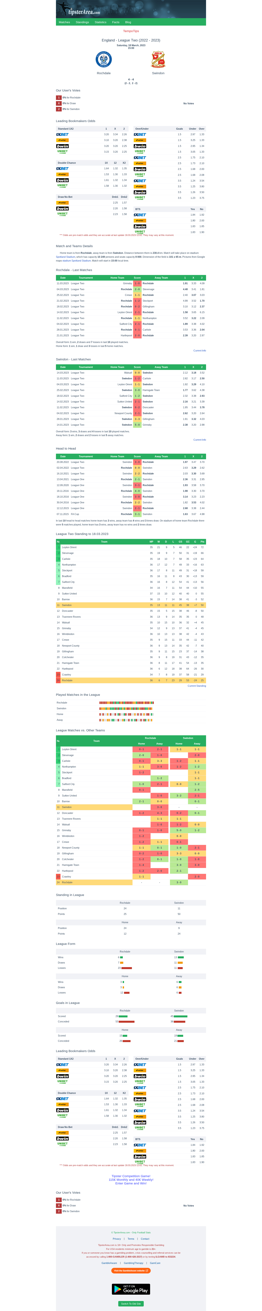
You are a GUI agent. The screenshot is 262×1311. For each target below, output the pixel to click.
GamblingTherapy (133, 1263)
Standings (82, 22)
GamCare (155, 1263)
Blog (128, 22)
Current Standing (197, 686)
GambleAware (109, 1263)
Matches (64, 22)
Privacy (117, 1238)
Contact (145, 1238)
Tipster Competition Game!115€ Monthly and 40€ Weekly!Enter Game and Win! (131, 1179)
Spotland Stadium (65, 257)
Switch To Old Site (131, 1304)
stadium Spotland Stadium (76, 260)
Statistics (100, 22)
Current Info (199, 350)
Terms (131, 1238)
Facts (115, 22)
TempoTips (131, 31)
